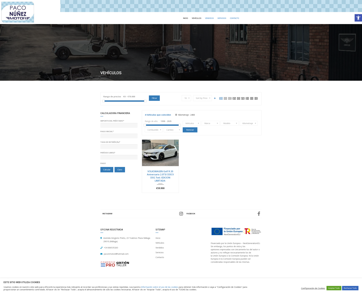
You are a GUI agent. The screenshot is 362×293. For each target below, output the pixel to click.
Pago (103, 163)
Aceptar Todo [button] (334, 288)
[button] (358, 18)
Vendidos (160, 247)
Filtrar (154, 98)
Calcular (106, 169)
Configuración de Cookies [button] (313, 288)
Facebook (191, 213)
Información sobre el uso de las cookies (159, 286)
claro (119, 169)
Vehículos (160, 242)
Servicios (160, 252)
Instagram (107, 213)
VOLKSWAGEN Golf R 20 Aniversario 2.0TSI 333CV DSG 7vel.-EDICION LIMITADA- (160, 176)
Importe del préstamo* (112, 121)
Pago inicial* (107, 131)
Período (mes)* (107, 152)
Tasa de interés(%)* (110, 142)
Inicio (158, 238)
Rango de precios (112, 96)
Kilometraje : (186, 114)
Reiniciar (190, 129)
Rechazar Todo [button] (350, 288)
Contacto (160, 257)
